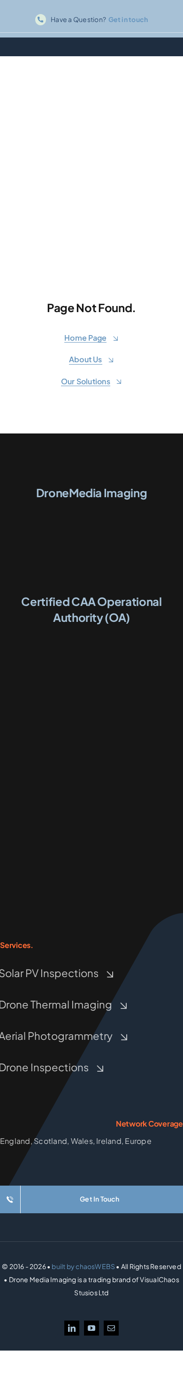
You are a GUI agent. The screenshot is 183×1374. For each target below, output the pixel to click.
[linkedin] (71, 1328)
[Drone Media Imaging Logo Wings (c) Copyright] (91, 509)
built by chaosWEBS (83, 1266)
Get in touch (128, 19)
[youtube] (91, 1328)
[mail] (111, 1328)
